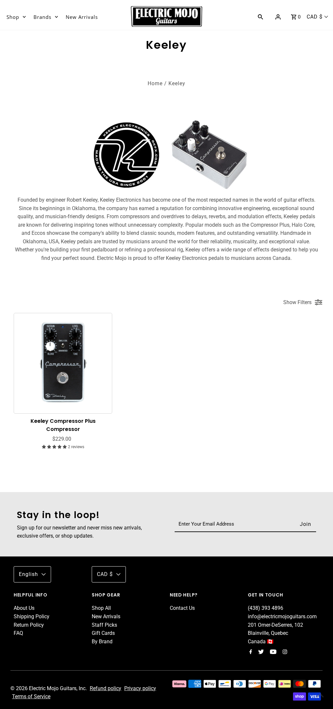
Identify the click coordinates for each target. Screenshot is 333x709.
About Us (24, 608)
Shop (13, 17)
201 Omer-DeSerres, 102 (275, 625)
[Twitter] (260, 652)
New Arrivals (82, 17)
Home (155, 83)
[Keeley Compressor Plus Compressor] (63, 362)
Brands (42, 17)
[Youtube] (272, 652)
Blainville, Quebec (268, 633)
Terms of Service (31, 696)
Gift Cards (103, 633)
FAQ (18, 633)
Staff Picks (104, 625)
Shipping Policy (31, 616)
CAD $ (315, 17)
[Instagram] (284, 652)
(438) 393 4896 (265, 608)
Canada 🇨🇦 (260, 641)
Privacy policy (140, 688)
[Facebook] (250, 652)
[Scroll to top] (319, 695)
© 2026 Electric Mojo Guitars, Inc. (49, 688)
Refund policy (105, 688)
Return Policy (29, 625)
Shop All (101, 608)
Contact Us (182, 608)
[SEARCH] (260, 16)
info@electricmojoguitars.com (282, 616)
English (28, 574)
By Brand (102, 641)
